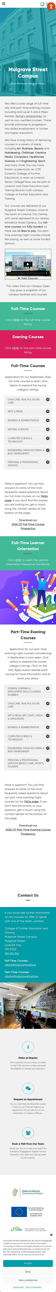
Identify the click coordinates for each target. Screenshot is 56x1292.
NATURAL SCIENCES (18, 429)
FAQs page (31, 801)
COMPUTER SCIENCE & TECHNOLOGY (20, 440)
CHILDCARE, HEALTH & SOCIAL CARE (24, 401)
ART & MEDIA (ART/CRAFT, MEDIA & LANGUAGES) (25, 717)
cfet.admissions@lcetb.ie (20, 965)
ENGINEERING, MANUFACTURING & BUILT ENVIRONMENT (26, 452)
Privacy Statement (34, 1287)
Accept (28, 1263)
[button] (51, 1234)
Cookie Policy (18, 1287)
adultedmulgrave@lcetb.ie (21, 976)
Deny (28, 1272)
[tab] (28, 401)
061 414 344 (12, 953)
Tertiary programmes (28, 116)
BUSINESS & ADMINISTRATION (23, 420)
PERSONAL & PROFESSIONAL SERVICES (23, 464)
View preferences (28, 1280)
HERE (16, 320)
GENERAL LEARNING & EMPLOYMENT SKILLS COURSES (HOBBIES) (24, 691)
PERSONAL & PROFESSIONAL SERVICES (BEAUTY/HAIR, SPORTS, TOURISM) (26, 763)
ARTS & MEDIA (15, 411)
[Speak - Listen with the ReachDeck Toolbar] (51, 6)
